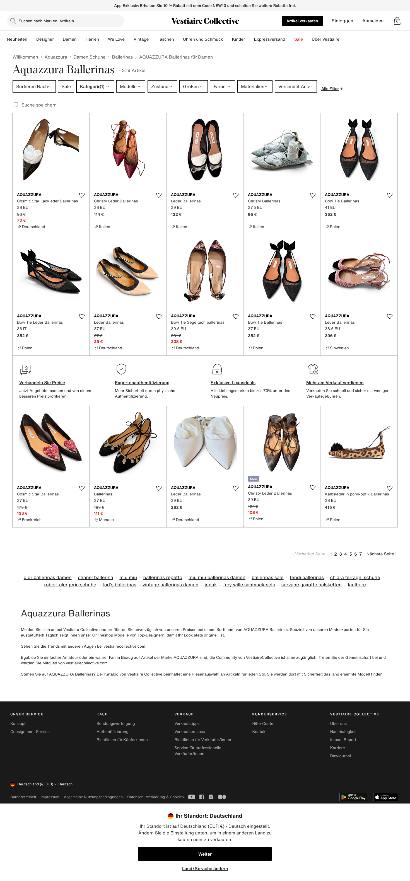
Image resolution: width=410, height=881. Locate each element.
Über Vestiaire (325, 39)
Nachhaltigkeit (343, 732)
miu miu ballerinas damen (217, 577)
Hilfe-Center (263, 724)
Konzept (18, 724)
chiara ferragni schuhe (355, 577)
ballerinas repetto (162, 577)
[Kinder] (249, 39)
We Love (116, 39)
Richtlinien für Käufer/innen (122, 740)
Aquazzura (56, 57)
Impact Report (343, 740)
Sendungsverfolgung (116, 724)
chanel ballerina (95, 577)
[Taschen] (178, 39)
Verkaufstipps (186, 724)
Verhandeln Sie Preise (42, 382)
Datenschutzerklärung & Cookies (155, 797)
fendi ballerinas (307, 577)
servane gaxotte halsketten (311, 584)
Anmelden (373, 21)
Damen (70, 39)
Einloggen (342, 21)
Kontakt (259, 732)
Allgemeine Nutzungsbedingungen (93, 797)
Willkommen (25, 57)
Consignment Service (30, 732)
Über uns (338, 724)
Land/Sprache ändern (205, 868)
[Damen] (81, 39)
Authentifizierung (112, 732)
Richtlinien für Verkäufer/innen (202, 740)
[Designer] (58, 39)
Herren (92, 39)
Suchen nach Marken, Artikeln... (48, 21)
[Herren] (103, 39)
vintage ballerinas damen (170, 584)
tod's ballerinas (119, 584)
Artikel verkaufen (302, 21)
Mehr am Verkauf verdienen (335, 382)
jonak (211, 584)
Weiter (205, 854)
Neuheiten (17, 39)
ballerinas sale (267, 577)
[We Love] (129, 39)
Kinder (238, 39)
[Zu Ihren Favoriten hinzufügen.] (81, 195)
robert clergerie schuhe (70, 584)
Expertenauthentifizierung (142, 382)
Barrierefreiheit (23, 797)
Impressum (50, 797)
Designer (45, 39)
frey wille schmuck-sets (249, 584)
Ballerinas (122, 57)
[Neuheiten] (32, 39)
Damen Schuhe (90, 57)
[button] (397, 21)
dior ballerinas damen (48, 577)
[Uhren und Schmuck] (227, 39)
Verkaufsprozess (189, 732)
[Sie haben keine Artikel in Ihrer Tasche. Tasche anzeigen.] (397, 21)
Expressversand (269, 39)
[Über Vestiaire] (344, 39)
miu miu (128, 577)
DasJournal (340, 756)
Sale (298, 39)
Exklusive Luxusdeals (233, 382)
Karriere (337, 748)
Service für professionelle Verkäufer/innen (197, 751)
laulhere (357, 584)
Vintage (141, 39)
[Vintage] (153, 39)
